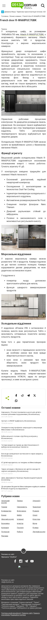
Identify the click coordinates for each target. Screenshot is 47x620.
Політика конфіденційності (11, 613)
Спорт (35, 515)
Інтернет (20, 519)
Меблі (19, 515)
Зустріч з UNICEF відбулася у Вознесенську (18, 421)
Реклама (4, 536)
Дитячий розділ (39, 532)
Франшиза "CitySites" (9, 557)
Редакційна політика (18, 615)
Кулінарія (5, 528)
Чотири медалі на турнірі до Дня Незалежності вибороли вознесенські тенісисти (20, 446)
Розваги (36, 511)
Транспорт (37, 507)
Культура (36, 519)
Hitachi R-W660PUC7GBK (32, 34)
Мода (35, 523)
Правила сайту (27, 613)
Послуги (20, 528)
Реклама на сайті (7, 554)
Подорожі (5, 532)
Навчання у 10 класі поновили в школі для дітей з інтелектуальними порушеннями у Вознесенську (21, 413)
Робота (20, 532)
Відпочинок (21, 511)
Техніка (20, 501)
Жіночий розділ (7, 519)
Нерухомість (22, 507)
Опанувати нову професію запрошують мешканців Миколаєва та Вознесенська (21, 429)
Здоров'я (36, 501)
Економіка (5, 523)
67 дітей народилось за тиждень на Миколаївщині (21, 462)
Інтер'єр (20, 523)
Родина (35, 528)
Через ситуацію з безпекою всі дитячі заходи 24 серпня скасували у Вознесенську (20, 470)
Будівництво (6, 511)
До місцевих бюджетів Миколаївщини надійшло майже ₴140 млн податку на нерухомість (23, 488)
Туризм (4, 507)
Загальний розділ (5, 502)
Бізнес (3, 515)
